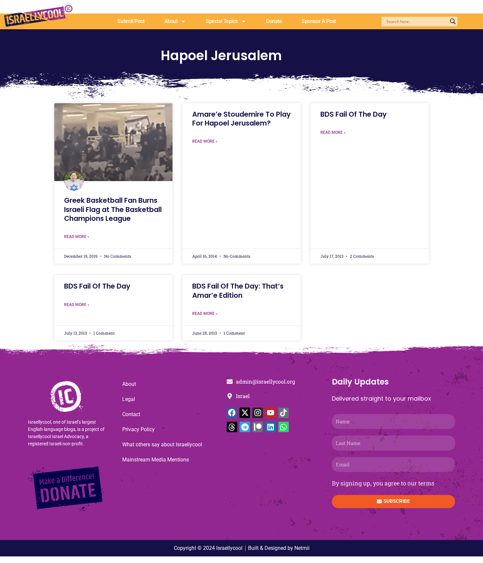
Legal (128, 399)
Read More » (76, 236)
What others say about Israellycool (162, 444)
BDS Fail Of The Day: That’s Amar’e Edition (238, 290)
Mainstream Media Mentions (155, 460)
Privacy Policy (138, 429)
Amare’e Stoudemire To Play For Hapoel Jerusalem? (241, 118)
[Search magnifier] (452, 21)
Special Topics (222, 21)
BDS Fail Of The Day (353, 114)
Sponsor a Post (319, 21)
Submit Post (130, 21)
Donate (274, 21)
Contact (131, 414)
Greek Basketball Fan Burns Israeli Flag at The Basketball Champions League (113, 209)
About (171, 21)
